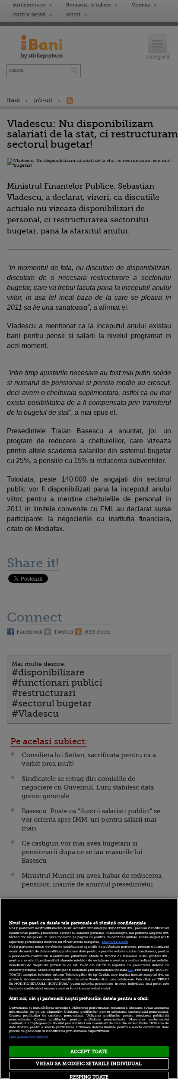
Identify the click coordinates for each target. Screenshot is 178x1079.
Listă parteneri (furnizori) (28, 1037)
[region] (89, 988)
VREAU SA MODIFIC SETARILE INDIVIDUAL (89, 1064)
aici (130, 970)
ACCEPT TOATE (89, 1051)
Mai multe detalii (115, 942)
